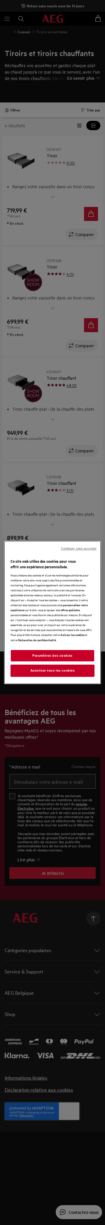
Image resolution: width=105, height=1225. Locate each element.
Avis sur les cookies (72, 634)
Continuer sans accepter (79, 548)
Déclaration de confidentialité (37, 640)
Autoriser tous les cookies (52, 670)
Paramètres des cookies (52, 655)
